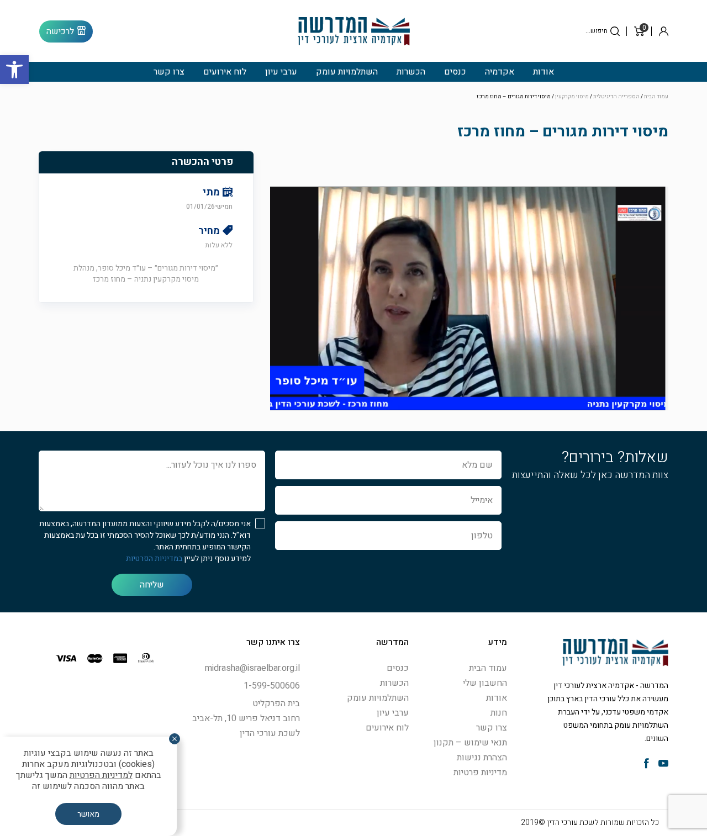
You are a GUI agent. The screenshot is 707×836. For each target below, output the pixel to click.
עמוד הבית (656, 96)
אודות (543, 71)
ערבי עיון (281, 71)
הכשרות (411, 71)
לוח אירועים (224, 71)
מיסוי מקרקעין (572, 96)
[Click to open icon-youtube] (663, 764)
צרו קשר (169, 71)
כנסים (455, 71)
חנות (498, 712)
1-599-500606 (272, 685)
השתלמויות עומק (347, 71)
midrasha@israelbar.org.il (252, 668)
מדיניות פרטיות (480, 772)
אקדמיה (499, 71)
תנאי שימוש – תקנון (470, 742)
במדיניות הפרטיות (154, 558)
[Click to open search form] (615, 31)
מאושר (88, 814)
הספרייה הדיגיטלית (616, 96)
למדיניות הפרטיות (101, 775)
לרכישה (60, 31)
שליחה (152, 584)
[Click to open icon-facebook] (646, 764)
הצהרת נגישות (482, 757)
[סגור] (174, 738)
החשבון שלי (485, 683)
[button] (14, 69)
